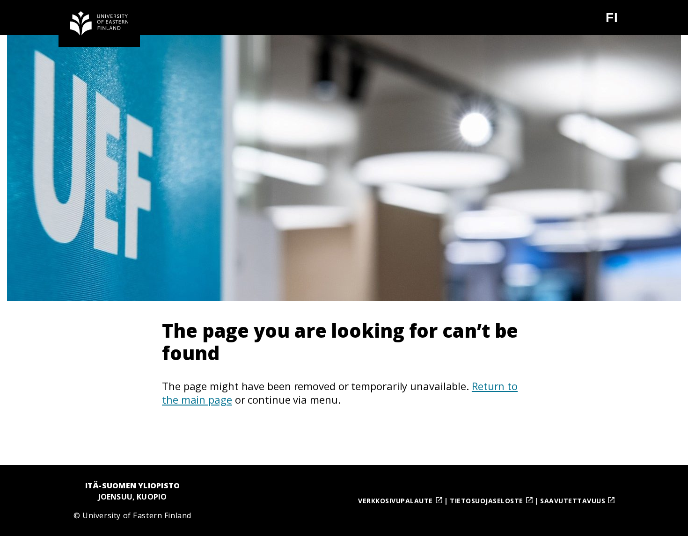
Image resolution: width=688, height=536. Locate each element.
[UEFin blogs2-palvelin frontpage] (99, 23)
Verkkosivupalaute (395, 500)
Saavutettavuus (572, 500)
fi (617, 21)
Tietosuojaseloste (486, 500)
